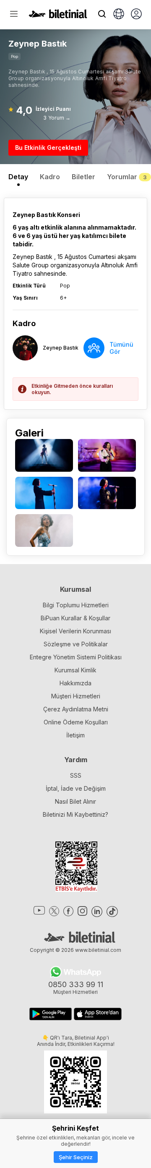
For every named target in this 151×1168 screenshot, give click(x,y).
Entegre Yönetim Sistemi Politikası (76, 657)
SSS (75, 775)
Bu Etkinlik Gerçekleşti (48, 147)
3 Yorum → (56, 118)
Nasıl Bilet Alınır (75, 801)
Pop (14, 56)
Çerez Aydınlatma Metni (75, 709)
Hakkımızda (75, 683)
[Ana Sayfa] (58, 16)
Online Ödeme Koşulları (76, 722)
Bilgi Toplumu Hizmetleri (76, 605)
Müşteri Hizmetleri (75, 696)
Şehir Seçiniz (76, 1157)
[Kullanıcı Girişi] (136, 14)
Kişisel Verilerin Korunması (75, 631)
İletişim (75, 735)
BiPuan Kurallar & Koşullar (75, 618)
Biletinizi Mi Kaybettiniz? (75, 814)
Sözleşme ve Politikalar (76, 644)
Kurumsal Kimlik (75, 670)
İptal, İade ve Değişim (76, 788)
